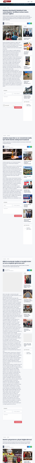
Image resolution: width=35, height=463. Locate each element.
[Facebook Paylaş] (28, 23)
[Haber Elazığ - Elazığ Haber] (7, 1)
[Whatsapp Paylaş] (31, 23)
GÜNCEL (8, 7)
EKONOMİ (8, 135)
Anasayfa (4, 7)
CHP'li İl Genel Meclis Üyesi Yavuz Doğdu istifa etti (20, 3)
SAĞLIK (8, 437)
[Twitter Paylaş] (29, 23)
